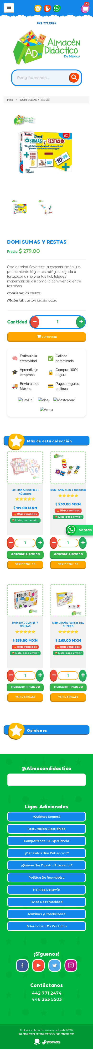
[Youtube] (38, 965)
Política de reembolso (47, 877)
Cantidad (17, 321)
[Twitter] (54, 965)
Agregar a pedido (25, 554)
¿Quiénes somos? (46, 816)
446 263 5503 (46, 999)
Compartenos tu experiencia (46, 841)
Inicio (10, 99)
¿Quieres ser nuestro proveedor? (46, 865)
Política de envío (46, 889)
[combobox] (46, 77)
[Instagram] (70, 965)
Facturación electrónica (46, 829)
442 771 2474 (46, 23)
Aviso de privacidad (46, 902)
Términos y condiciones (46, 914)
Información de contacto (46, 926)
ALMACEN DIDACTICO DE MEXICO (46, 1034)
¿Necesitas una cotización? (47, 853)
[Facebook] (22, 965)
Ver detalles (25, 564)
